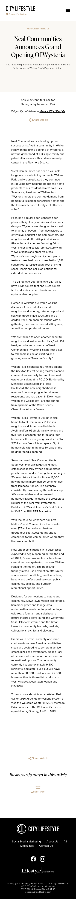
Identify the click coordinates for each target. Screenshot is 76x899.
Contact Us (46, 846)
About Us (52, 841)
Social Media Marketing (26, 841)
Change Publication (17, 14)
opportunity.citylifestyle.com (38, 892)
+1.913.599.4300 (28, 886)
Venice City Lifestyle (52, 111)
